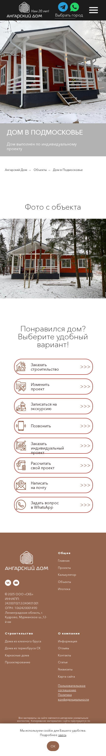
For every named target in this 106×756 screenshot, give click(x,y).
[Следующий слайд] (103, 258)
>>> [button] (85, 367)
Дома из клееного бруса (23, 641)
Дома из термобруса (20, 648)
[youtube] (16, 583)
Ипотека (64, 589)
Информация (67, 641)
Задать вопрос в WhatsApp (45, 505)
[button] (21, 367)
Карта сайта (66, 676)
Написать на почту (39, 485)
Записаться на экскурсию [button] (44, 406)
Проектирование (17, 662)
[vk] (8, 583)
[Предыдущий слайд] (2, 258)
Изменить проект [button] (40, 386)
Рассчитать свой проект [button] (42, 465)
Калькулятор (67, 574)
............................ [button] (65, 17)
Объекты (40, 170)
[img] (28, 10)
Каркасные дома (17, 655)
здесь (62, 735)
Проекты (64, 568)
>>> (85, 426)
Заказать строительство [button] (45, 367)
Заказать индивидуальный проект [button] (47, 448)
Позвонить (41, 425)
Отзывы (63, 648)
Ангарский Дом (16, 170)
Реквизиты (65, 669)
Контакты (64, 655)
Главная (64, 560)
